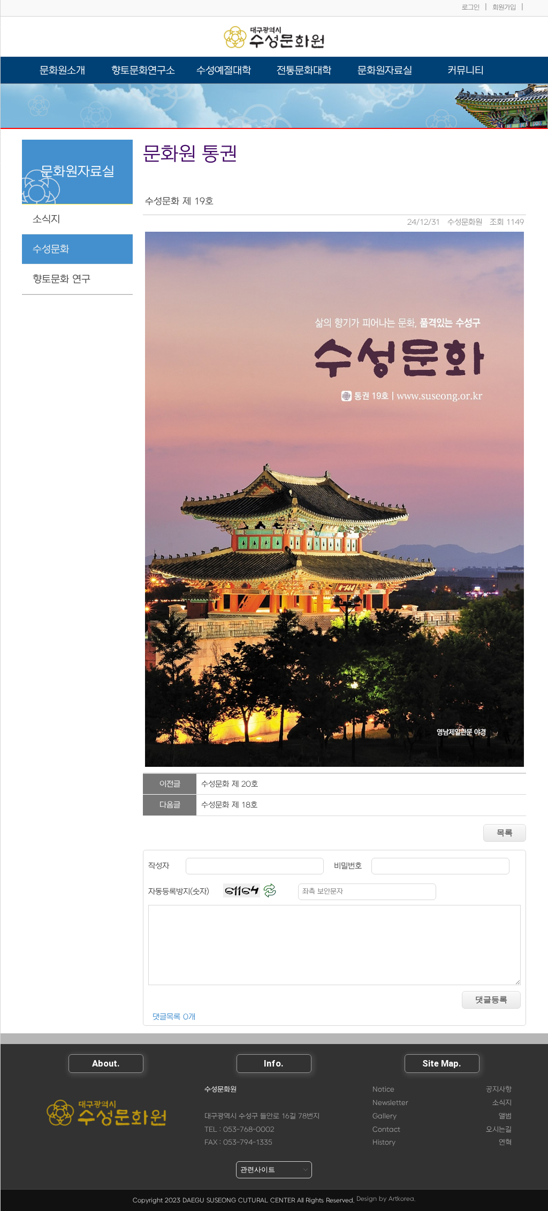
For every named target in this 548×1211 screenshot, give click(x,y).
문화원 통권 (190, 154)
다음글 (169, 805)
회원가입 (504, 7)
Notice (383, 1089)
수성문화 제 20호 (229, 784)
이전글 (169, 784)
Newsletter (390, 1103)
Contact (386, 1129)
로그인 (471, 7)
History (383, 1142)
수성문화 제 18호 (229, 805)
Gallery (384, 1116)
